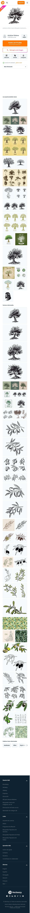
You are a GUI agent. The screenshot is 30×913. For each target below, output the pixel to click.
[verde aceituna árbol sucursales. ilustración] (20, 868)
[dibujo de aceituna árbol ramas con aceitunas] (8, 655)
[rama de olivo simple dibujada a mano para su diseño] (9, 815)
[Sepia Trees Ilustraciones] (15, 200)
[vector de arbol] (9, 172)
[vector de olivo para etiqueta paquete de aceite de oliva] (9, 287)
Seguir (24, 37)
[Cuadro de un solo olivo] (9, 274)
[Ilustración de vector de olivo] (9, 185)
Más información (8, 65)
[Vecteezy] (2, 2)
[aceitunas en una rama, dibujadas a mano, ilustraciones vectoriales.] (20, 483)
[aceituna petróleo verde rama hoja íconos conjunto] (9, 882)
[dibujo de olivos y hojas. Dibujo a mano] (19, 772)
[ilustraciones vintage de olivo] (8, 129)
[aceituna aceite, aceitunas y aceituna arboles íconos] (15, 258)
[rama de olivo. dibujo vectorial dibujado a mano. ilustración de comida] (9, 605)
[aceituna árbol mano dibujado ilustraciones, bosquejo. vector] (15, 106)
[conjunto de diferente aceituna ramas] (9, 895)
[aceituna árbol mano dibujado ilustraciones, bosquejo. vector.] (15, 119)
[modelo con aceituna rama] (15, 747)
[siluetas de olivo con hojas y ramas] (15, 155)
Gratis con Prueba (15, 43)
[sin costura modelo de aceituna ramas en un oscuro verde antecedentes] (9, 773)
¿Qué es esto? (19, 62)
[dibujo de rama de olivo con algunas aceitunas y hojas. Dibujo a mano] (11, 785)
